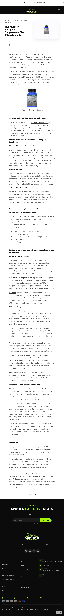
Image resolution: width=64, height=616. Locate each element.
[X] (34, 551)
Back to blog (33, 495)
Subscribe (45, 520)
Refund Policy (24, 569)
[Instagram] (26, 551)
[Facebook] (30, 551)
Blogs (3, 590)
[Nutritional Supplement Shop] (32, 536)
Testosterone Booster (8, 579)
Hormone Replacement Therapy (27, 560)
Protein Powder (6, 572)
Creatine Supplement (8, 575)
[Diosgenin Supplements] (32, 98)
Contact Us (24, 583)
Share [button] (13, 45)
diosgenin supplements (39, 122)
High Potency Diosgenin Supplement (32, 110)
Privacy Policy (24, 565)
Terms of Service (25, 572)
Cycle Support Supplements (9, 586)
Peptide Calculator (26, 587)
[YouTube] (38, 551)
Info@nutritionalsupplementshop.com (52, 561)
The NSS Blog (10, 20)
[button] (3, 10)
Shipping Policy (25, 580)
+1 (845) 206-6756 (47, 565)
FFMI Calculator (25, 591)
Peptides (4, 568)
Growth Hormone (6, 583)
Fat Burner (5, 564)
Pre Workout (5, 560)
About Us (23, 576)
